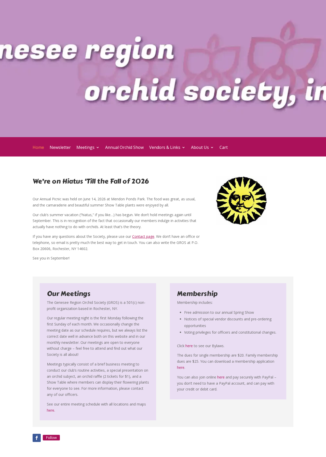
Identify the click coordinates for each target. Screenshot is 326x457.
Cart (224, 148)
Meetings (85, 148)
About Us (200, 148)
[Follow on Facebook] (37, 438)
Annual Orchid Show (124, 148)
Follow (51, 437)
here (189, 345)
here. (51, 410)
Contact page (143, 236)
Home (38, 148)
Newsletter (60, 148)
